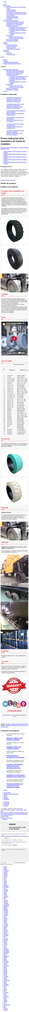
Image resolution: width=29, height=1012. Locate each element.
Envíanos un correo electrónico (8, 180)
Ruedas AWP (10, 35)
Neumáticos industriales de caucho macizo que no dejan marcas (15, 107)
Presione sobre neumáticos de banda (15, 23)
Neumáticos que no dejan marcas (14, 24)
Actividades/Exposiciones (13, 18)
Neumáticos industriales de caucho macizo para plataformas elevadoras (15, 766)
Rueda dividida (4, 812)
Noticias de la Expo (11, 47)
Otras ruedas (3, 814)
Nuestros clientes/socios (12, 16)
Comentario (9, 53)
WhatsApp (5, 819)
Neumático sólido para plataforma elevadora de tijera (14, 127)
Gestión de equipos (11, 11)
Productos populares (10, 810)
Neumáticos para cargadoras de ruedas (19, 27)
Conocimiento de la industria (13, 49)
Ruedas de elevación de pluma (17, 38)
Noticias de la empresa (12, 45)
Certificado (9, 19)
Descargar (6, 50)
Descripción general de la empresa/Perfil (16, 7)
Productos (6, 61)
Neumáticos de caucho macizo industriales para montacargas (14, 101)
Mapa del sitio (19, 810)
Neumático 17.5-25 (7, 815)
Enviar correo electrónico (6, 818)
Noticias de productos (12, 46)
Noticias (5, 43)
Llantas (5, 42)
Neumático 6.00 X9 (23, 812)
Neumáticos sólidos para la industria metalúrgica (17, 724)
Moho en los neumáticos (12, 39)
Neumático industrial (13, 812)
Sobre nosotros (7, 5)
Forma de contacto (11, 54)
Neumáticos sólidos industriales (11, 20)
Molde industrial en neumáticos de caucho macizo (15, 756)
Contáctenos (6, 799)
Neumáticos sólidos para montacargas (15, 22)
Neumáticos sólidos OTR (12, 26)
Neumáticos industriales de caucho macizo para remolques (15, 134)
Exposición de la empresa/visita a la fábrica (17, 12)
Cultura (8, 8)
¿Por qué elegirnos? (11, 9)
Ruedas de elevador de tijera (16, 36)
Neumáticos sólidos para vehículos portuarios (14, 747)
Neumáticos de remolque (12, 41)
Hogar (5, 4)
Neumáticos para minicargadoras (17, 28)
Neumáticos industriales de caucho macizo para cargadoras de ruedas (15, 785)
